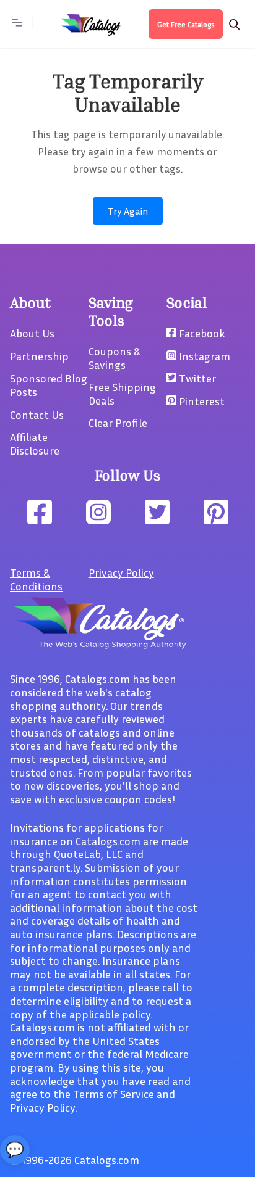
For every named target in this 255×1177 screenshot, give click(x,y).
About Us (32, 333)
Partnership (39, 356)
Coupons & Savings (114, 357)
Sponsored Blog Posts (48, 385)
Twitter (196, 378)
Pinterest (200, 401)
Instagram (203, 356)
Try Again (128, 211)
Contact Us (37, 414)
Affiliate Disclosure (34, 443)
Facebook (200, 333)
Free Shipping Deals (122, 393)
